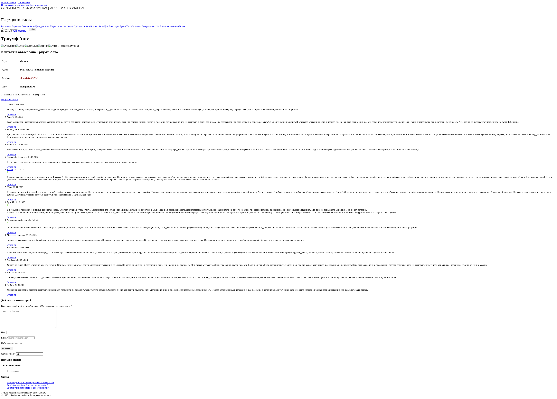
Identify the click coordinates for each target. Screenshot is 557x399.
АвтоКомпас (91, 26)
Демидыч (39, 26)
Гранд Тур (125, 26)
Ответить (11, 114)
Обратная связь (8, 2)
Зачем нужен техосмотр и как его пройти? (28, 388)
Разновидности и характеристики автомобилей (30, 382)
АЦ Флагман (78, 26)
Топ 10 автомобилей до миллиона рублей (27, 385)
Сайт (3, 343)
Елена (10, 169)
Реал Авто (6, 26)
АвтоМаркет (51, 26)
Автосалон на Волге (175, 26)
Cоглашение (24, 2)
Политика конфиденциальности (31, 5)
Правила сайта (8, 5)
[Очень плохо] (8, 46)
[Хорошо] (43, 46)
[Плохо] (20, 46)
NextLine (160, 26)
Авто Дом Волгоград (108, 26)
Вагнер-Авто (28, 26)
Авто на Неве (65, 26)
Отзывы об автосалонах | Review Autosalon (42, 8)
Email (4, 337)
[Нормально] (31, 46)
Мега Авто (136, 26)
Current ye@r (8, 354)
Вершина (16, 26)
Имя (4, 332)
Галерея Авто (148, 26)
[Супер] (52, 46)
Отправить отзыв (9, 99)
